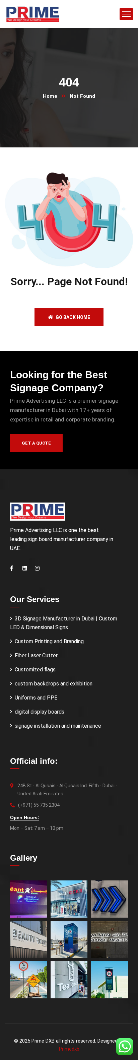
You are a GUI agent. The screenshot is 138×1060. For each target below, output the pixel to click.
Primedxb (69, 1049)
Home (50, 96)
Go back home (72, 317)
